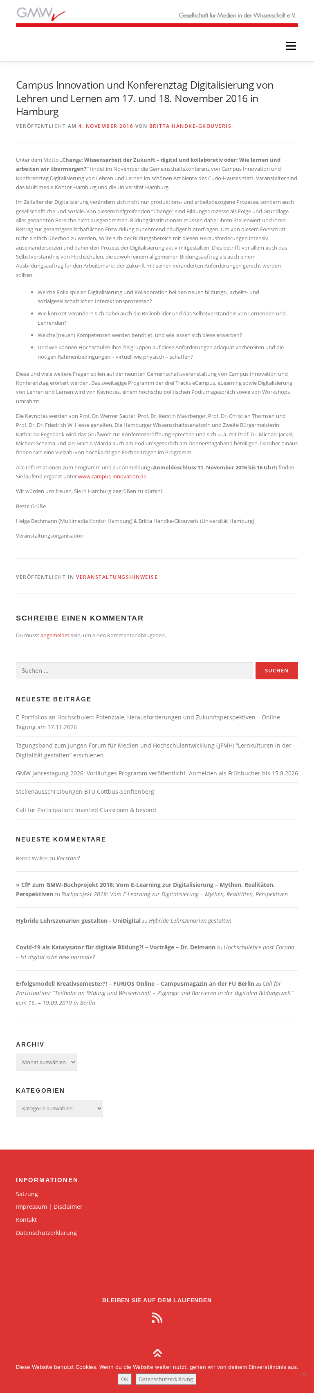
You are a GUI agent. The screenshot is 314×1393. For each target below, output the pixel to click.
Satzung (27, 1194)
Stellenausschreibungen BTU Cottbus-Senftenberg (85, 791)
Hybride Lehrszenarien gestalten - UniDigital (78, 920)
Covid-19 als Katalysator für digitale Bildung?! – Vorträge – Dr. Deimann (115, 947)
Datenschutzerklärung (46, 1233)
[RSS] (157, 1318)
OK (124, 1379)
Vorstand (68, 858)
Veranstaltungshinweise (117, 577)
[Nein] (304, 1375)
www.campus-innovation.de (112, 476)
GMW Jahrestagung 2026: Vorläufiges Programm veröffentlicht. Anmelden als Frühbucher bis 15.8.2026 (157, 773)
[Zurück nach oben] (157, 1354)
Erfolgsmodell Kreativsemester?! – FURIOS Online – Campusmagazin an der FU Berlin (135, 983)
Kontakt (26, 1219)
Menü (291, 45)
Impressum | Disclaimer (49, 1206)
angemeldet (55, 635)
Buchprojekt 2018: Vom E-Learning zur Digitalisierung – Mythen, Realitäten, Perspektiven (174, 894)
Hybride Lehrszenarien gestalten (190, 920)
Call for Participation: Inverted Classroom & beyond (86, 810)
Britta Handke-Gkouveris (190, 126)
